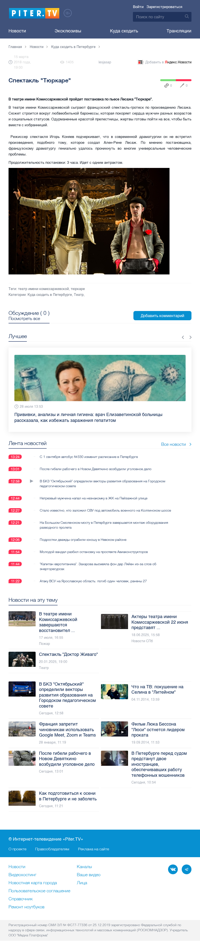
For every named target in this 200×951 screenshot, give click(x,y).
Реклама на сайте (93, 849)
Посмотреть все (24, 318)
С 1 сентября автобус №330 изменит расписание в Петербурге (89, 451)
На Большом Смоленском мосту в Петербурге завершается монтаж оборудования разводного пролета (104, 519)
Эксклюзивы (68, 31)
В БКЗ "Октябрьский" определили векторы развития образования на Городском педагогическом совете (102, 477)
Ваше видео (88, 875)
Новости (17, 31)
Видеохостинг (22, 875)
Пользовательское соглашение (39, 891)
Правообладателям (52, 849)
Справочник (21, 899)
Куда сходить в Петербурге (50, 295)
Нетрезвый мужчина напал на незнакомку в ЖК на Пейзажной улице (93, 492)
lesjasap (105, 62)
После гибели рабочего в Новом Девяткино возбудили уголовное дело (95, 463)
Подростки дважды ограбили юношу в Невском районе (83, 534)
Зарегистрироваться (164, 7)
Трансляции (179, 31)
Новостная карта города (33, 883)
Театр (79, 295)
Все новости (173, 438)
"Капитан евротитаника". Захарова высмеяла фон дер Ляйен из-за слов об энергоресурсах (98, 560)
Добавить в (168, 62)
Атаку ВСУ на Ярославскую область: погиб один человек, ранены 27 (93, 575)
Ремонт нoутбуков (26, 907)
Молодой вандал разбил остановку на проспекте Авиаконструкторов (94, 546)
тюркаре (78, 289)
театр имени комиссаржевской (43, 289)
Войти (138, 7)
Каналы (84, 866)
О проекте (17, 849)
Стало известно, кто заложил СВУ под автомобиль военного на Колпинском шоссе (105, 504)
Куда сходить (124, 31)
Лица (82, 883)
